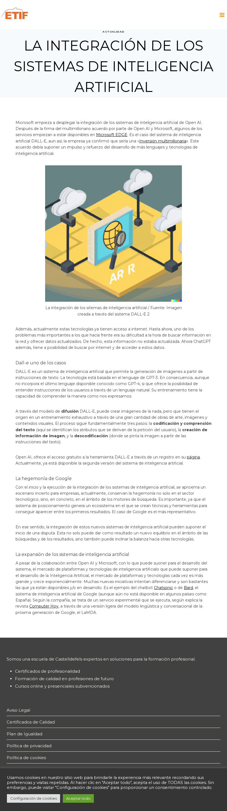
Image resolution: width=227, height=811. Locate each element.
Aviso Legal (18, 710)
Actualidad (113, 31)
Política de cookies (26, 757)
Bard (188, 587)
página (193, 457)
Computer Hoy (43, 606)
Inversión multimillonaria (162, 141)
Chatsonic (163, 587)
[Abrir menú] (222, 14)
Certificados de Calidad (31, 722)
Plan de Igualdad (24, 733)
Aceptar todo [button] (78, 798)
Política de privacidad (29, 745)
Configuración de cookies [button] (33, 798)
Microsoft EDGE (111, 134)
